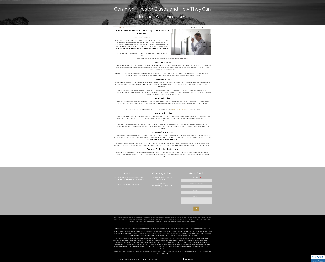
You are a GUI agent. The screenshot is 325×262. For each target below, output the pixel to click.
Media (199, 35)
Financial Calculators (199, 27)
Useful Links (195, 31)
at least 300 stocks (180, 109)
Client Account (205, 42)
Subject (202, 190)
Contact (208, 35)
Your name (202, 177)
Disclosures (206, 46)
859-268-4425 (162, 183)
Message (202, 196)
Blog (195, 42)
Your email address (201, 184)
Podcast (199, 38)
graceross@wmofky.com (162, 186)
